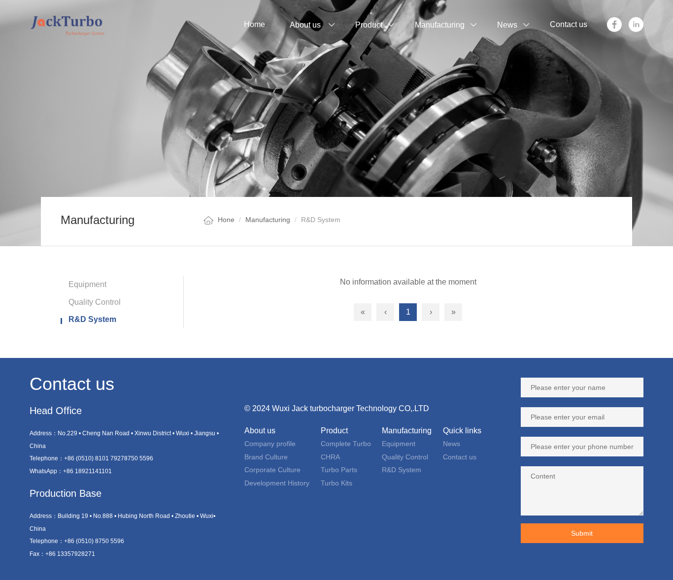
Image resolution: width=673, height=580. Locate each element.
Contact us (459, 457)
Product (334, 430)
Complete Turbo (346, 444)
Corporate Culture (272, 470)
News (451, 444)
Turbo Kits (336, 483)
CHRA (330, 457)
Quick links (462, 430)
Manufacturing (267, 220)
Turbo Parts (339, 470)
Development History (276, 483)
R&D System (92, 319)
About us (259, 430)
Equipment (87, 284)
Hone (226, 220)
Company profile (270, 444)
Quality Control (94, 302)
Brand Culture (266, 457)
